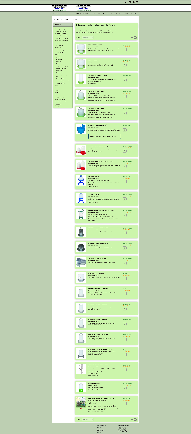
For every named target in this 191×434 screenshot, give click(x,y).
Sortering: (78, 37)
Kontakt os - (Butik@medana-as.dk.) (100, 13)
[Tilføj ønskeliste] (125, 49)
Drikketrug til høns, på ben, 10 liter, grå (100, 349)
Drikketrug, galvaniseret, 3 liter (98, 228)
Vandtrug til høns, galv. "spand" (98, 258)
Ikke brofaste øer (70, 13)
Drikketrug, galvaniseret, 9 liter (98, 243)
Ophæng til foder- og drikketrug (98, 365)
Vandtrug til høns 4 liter (96, 91)
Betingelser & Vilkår (124, 13)
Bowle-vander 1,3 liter (95, 60)
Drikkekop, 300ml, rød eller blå (97, 125)
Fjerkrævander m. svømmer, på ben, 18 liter (101, 210)
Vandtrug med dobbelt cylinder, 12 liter (100, 161)
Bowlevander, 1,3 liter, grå (96, 273)
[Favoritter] (130, 2)
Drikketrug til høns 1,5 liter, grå (98, 288)
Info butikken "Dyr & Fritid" (82, 13)
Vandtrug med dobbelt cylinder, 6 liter (100, 146)
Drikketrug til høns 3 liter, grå (97, 304)
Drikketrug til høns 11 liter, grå (98, 334)
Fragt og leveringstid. (58, 13)
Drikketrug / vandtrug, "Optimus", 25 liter (101, 398)
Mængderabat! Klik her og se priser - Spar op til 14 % (103, 136)
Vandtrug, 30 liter (93, 194)
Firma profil (114, 13)
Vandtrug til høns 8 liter (96, 108)
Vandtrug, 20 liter (93, 176)
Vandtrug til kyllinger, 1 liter (97, 75)
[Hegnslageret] (71, 8)
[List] (135, 37)
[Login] (133, 2)
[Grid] (131, 37)
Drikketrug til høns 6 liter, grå (97, 319)
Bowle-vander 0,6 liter (95, 45)
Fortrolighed (134, 13)
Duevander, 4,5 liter (94, 383)
